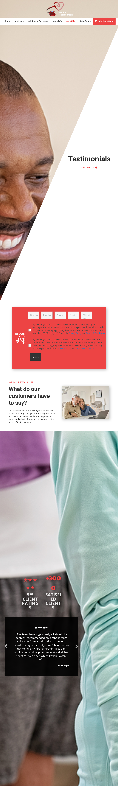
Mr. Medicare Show (104, 21)
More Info (57, 21)
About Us (70, 21)
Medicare (19, 21)
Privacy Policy (75, 333)
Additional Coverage (38, 21)
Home (7, 21)
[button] (6, 646)
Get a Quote (85, 21)
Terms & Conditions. (95, 333)
